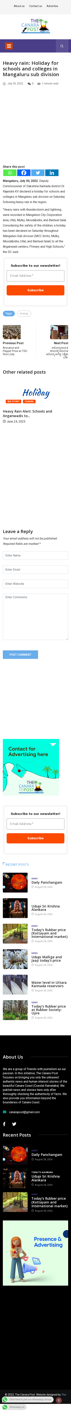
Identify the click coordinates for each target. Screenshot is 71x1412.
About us (19, 6)
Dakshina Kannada (49, 401)
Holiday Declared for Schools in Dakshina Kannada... (42, 413)
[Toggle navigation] (9, 46)
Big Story (26, 401)
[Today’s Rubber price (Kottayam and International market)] (15, 934)
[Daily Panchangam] (15, 883)
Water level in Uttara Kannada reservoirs (49, 984)
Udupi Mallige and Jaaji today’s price (46, 959)
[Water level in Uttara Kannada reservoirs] (15, 985)
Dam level (37, 979)
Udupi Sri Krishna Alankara (45, 908)
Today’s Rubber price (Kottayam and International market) (49, 933)
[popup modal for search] (62, 46)
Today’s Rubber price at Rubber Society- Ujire (48, 1009)
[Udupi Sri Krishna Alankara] (15, 908)
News (34, 878)
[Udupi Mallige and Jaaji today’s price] (15, 959)
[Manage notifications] (59, 1400)
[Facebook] (23, 172)
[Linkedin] (52, 172)
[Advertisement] (35, 131)
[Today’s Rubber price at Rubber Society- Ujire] (15, 1010)
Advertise (52, 6)
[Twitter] (37, 172)
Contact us (35, 6)
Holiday (24, 313)
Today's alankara (42, 902)
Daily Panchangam (46, 882)
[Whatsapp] (9, 172)
